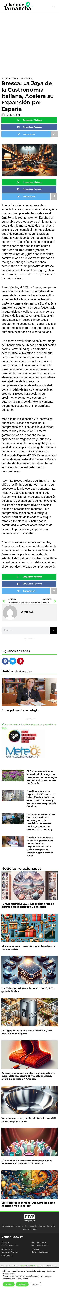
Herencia (35, 1249)
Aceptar (9, 1284)
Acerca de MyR (29, 1229)
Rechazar (22, 1284)
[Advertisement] (29, 43)
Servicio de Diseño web (35, 1226)
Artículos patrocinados (12, 1226)
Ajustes (36, 1284)
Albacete (5, 1242)
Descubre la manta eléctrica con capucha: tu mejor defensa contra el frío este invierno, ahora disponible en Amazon (28, 1076)
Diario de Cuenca (38, 1242)
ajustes (24, 1279)
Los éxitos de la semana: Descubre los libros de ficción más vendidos (28, 1204)
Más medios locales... (40, 1252)
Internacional (10, 78)
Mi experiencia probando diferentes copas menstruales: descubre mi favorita (26, 1162)
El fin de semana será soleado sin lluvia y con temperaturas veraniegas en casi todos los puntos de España (42, 777)
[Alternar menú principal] (53, 6)
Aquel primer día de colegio (20, 710)
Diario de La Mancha (40, 1245)
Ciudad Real (6, 1255)
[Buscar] (53, 630)
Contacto (51, 1226)
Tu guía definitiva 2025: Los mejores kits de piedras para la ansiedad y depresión (27, 905)
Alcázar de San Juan (10, 1245)
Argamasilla (6, 1249)
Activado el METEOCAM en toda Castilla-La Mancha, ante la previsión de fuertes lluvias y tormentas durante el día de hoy (41, 822)
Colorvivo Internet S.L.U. (29, 1266)
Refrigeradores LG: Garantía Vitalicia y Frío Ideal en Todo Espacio (26, 1032)
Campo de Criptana (10, 1252)
